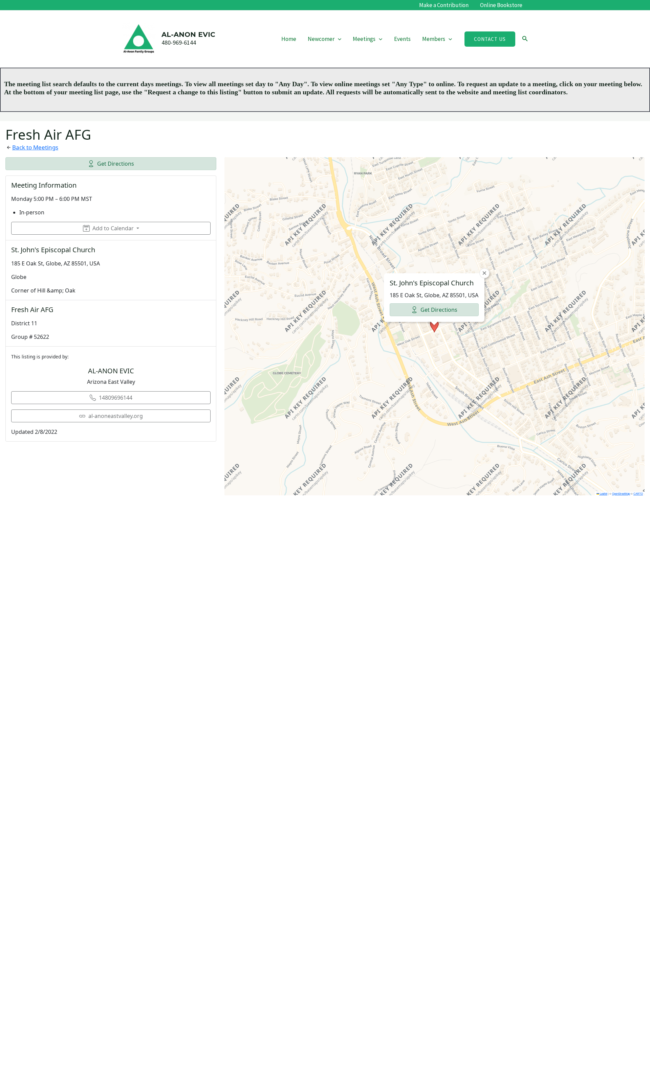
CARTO (638, 493)
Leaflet (603, 493)
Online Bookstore (501, 5)
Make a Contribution (444, 5)
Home (288, 39)
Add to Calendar (113, 228)
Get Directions (115, 163)
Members (433, 39)
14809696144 (115, 397)
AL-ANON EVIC (188, 34)
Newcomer (321, 39)
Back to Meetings (35, 147)
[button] (337, 39)
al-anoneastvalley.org (115, 416)
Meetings (364, 39)
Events (402, 39)
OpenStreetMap (621, 493)
